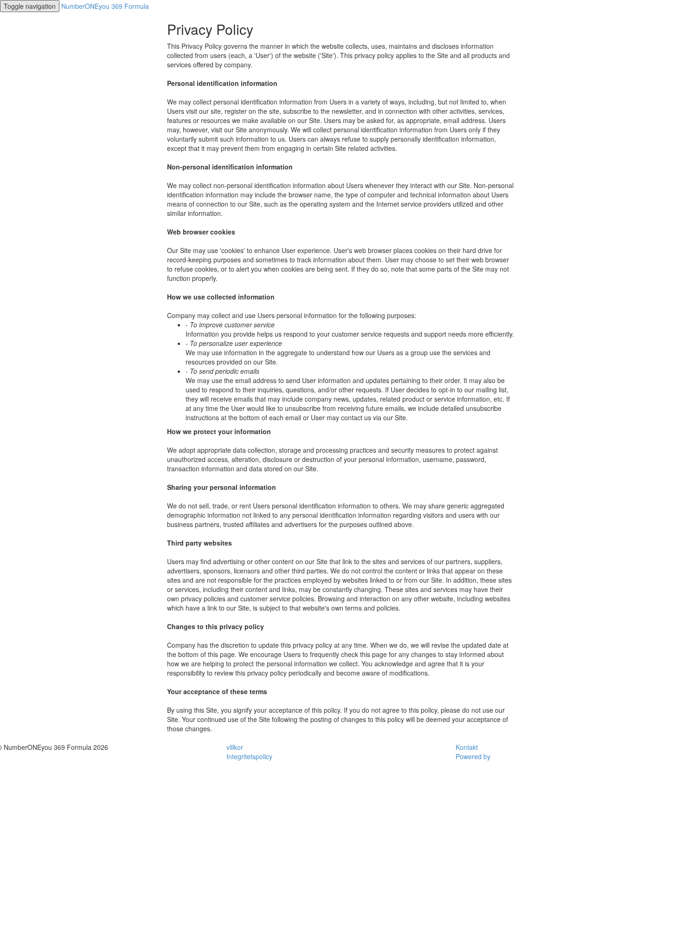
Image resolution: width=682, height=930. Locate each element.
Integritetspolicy (249, 756)
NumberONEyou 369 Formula (105, 6)
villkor (234, 747)
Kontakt (467, 747)
